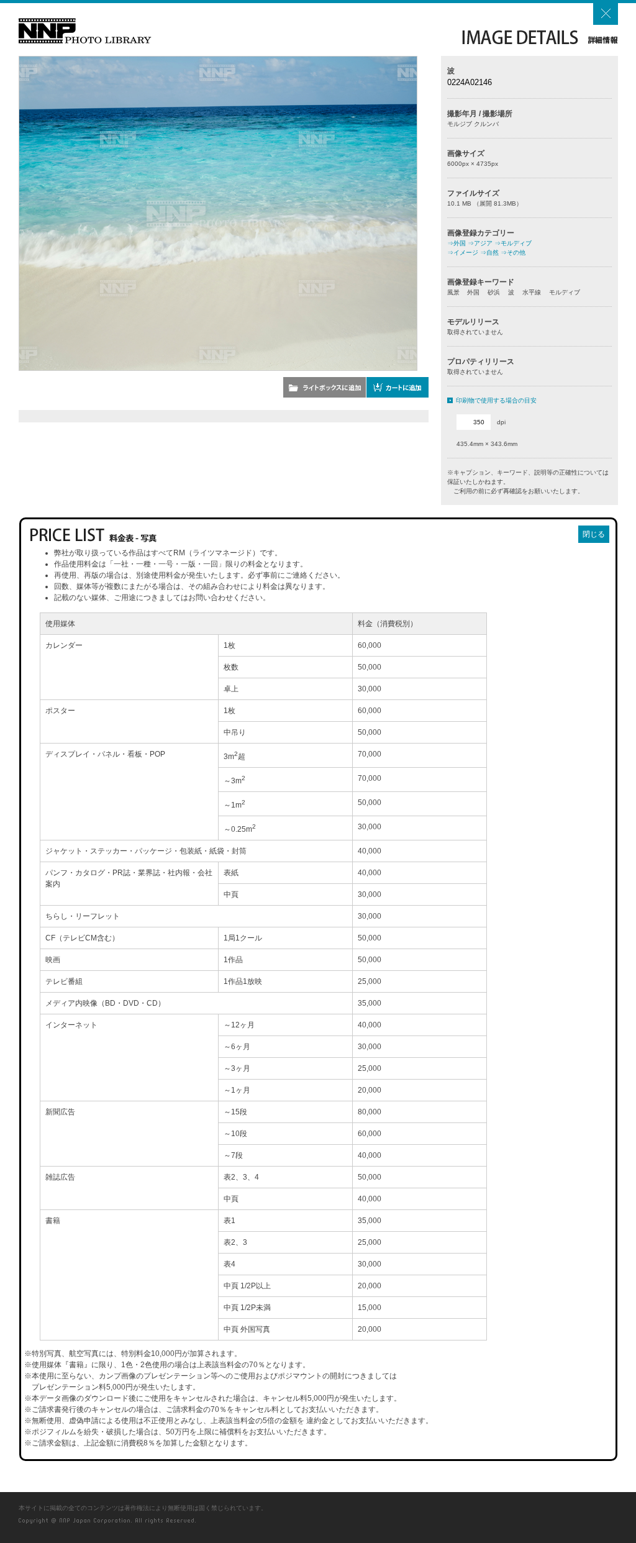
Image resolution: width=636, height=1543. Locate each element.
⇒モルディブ (513, 243)
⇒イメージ (462, 252)
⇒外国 (456, 243)
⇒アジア (480, 243)
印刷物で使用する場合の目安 (496, 400)
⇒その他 (513, 252)
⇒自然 (489, 252)
